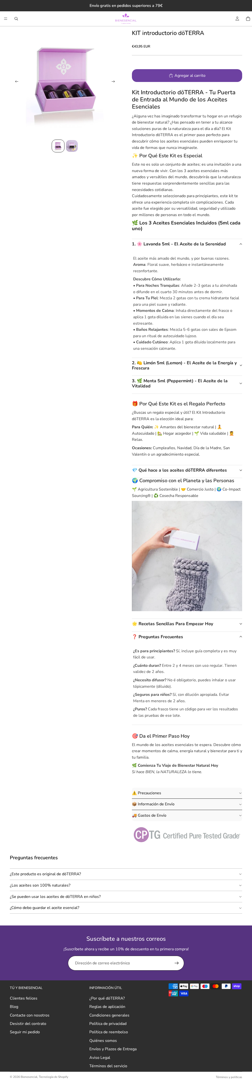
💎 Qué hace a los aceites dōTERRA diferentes (179, 470)
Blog (14, 1006)
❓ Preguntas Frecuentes (157, 637)
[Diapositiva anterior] (15, 82)
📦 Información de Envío (153, 804)
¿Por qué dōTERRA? (107, 998)
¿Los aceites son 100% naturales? (40, 885)
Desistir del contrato (28, 1023)
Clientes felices (23, 998)
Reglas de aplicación (107, 1006)
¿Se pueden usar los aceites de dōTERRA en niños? (55, 896)
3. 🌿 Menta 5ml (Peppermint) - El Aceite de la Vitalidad (180, 383)
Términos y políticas (229, 1077)
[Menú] (5, 18)
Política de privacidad (107, 1023)
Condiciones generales (109, 1015)
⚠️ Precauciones (146, 793)
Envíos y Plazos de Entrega (113, 1049)
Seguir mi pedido (25, 1032)
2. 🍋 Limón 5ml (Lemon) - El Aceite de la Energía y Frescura (184, 365)
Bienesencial (29, 1077)
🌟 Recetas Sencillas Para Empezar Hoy (172, 624)
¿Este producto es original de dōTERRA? (45, 874)
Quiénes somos (103, 1040)
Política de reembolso (108, 1032)
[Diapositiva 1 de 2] (58, 146)
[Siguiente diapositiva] (114, 82)
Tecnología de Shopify (53, 1077)
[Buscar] (16, 18)
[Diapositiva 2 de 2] (72, 146)
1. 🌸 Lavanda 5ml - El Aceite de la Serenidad (179, 244)
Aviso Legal (99, 1057)
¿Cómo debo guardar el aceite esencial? (44, 907)
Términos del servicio (108, 1066)
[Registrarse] (177, 963)
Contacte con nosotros (29, 1015)
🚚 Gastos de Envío (149, 815)
